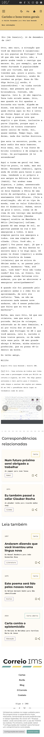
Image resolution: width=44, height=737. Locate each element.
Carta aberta (32, 616)
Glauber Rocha (14, 503)
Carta (35, 454)
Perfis (22, 680)
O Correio (22, 690)
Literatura (11, 563)
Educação (10, 639)
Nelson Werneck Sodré (17, 591)
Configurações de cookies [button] (14, 732)
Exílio (9, 599)
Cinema (9, 510)
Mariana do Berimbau (16, 631)
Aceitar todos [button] (33, 732)
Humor (8, 475)
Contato (22, 695)
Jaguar (10, 471)
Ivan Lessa (23, 471)
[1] (17, 82)
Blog (22, 685)
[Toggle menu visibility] (4, 11)
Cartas (22, 674)
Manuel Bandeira (15, 555)
